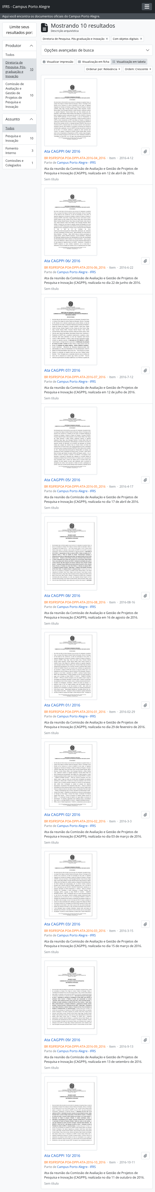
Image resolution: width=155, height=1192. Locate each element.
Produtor (13, 45)
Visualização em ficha (95, 61)
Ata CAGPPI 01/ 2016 (62, 705)
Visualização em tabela (131, 61)
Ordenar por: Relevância (102, 69)
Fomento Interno (19, 150)
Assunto (12, 119)
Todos (9, 55)
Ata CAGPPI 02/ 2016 (62, 814)
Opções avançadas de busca (69, 50)
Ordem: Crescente (137, 69)
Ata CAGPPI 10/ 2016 (62, 1155)
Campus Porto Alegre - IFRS (76, 162)
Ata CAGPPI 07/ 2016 (62, 370)
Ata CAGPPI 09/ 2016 (62, 1040)
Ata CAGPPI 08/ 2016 (62, 595)
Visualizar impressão (59, 61)
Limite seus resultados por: (19, 29)
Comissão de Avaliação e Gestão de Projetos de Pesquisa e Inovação (19, 95)
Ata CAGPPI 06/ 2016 (62, 261)
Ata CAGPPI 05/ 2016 (62, 480)
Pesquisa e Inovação (19, 138)
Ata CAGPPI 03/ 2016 (62, 924)
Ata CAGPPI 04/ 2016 (62, 151)
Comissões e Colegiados (19, 163)
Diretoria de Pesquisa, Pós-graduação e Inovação (19, 69)
